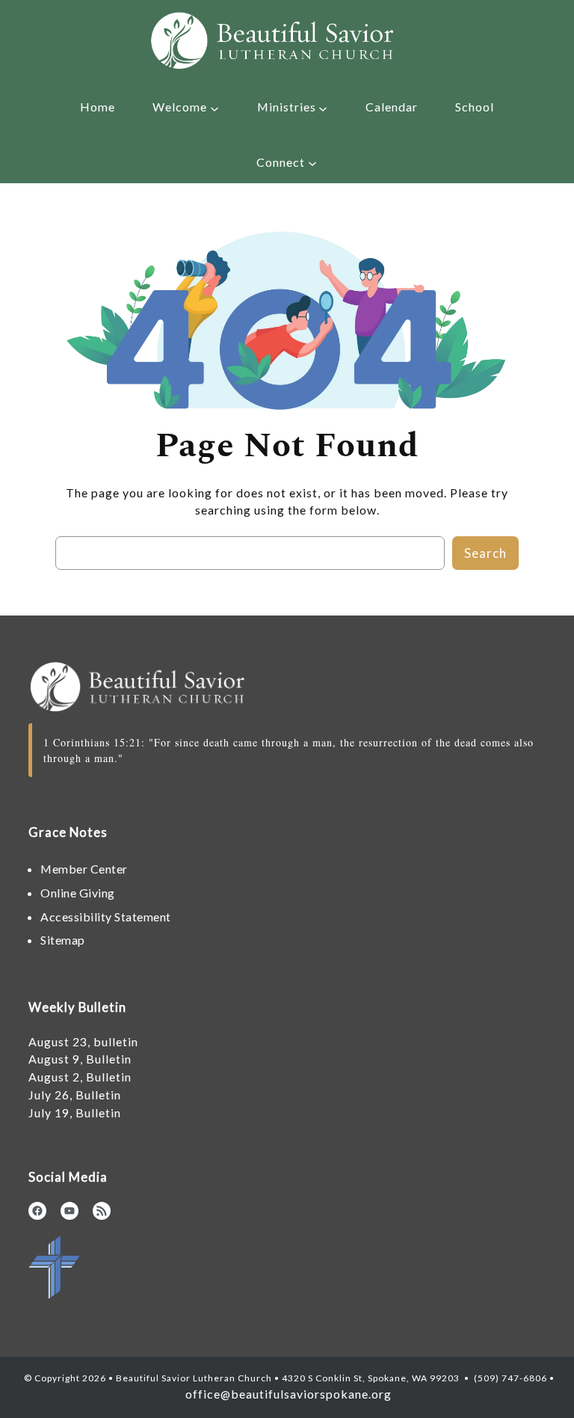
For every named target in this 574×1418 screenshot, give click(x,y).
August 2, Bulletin (80, 1076)
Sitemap (62, 940)
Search (485, 553)
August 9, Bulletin (80, 1059)
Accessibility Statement (105, 916)
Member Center (84, 869)
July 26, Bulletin (74, 1094)
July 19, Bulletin (74, 1112)
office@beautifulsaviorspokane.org (287, 1394)
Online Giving (77, 893)
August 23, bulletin (83, 1041)
